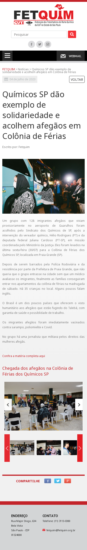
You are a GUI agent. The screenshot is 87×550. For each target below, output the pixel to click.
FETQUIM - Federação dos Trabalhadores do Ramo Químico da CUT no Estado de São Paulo (44, 15)
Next (79, 404)
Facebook (31, 44)
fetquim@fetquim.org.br (60, 530)
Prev (8, 404)
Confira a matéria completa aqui (23, 356)
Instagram (47, 44)
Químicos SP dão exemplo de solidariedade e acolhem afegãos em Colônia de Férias (39, 70)
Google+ (67, 481)
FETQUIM (8, 69)
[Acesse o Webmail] (71, 56)
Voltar (77, 79)
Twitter (39, 44)
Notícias (23, 69)
